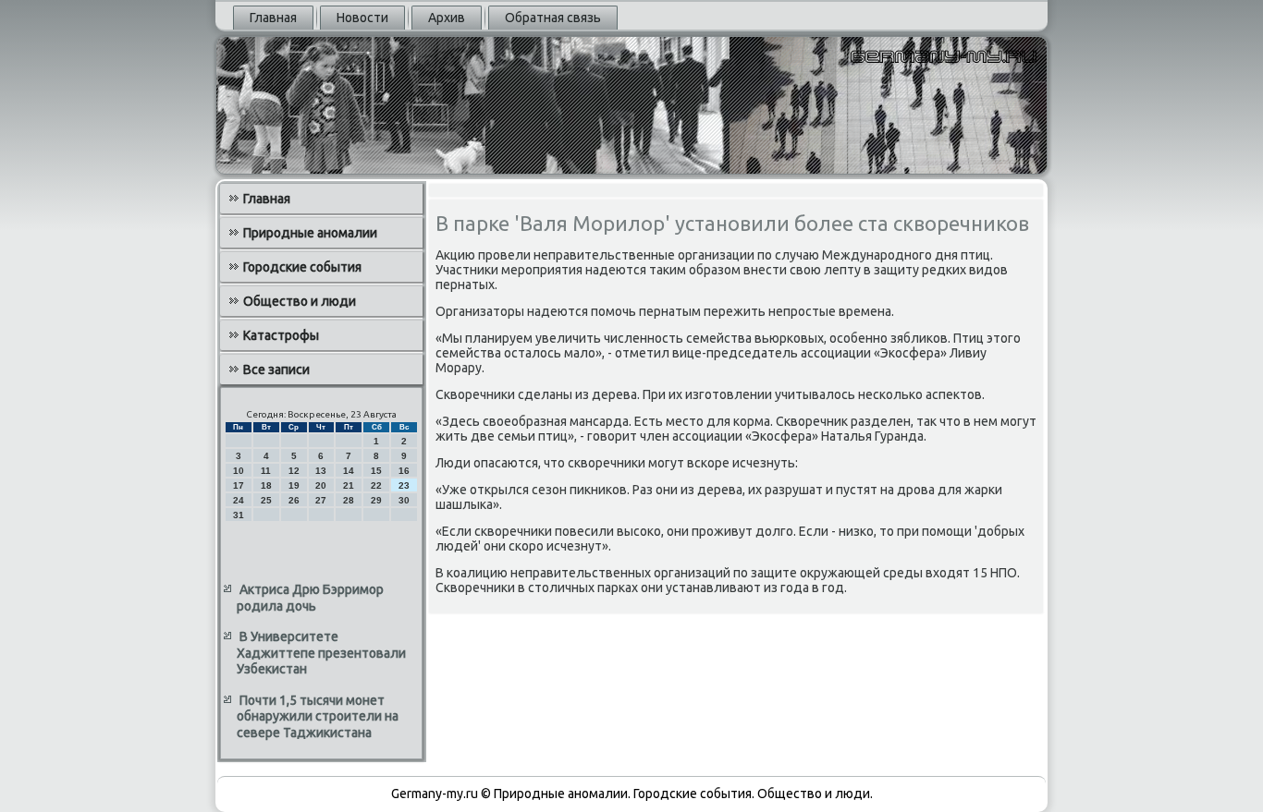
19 (294, 485)
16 (404, 471)
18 (266, 485)
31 (238, 515)
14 (348, 471)
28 (348, 500)
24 (238, 500)
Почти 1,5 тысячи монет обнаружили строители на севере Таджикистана (318, 716)
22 (376, 485)
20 (320, 485)
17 (238, 485)
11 (266, 471)
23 (404, 485)
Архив (446, 17)
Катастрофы (281, 335)
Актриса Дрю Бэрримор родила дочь (310, 597)
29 (376, 500)
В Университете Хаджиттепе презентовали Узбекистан (321, 652)
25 (266, 500)
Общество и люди (299, 301)
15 (376, 471)
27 (320, 500)
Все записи (276, 369)
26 (294, 500)
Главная (273, 17)
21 (348, 485)
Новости (362, 17)
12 (294, 471)
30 (404, 500)
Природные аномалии (310, 232)
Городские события (302, 267)
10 (238, 471)
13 (320, 471)
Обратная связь (553, 17)
